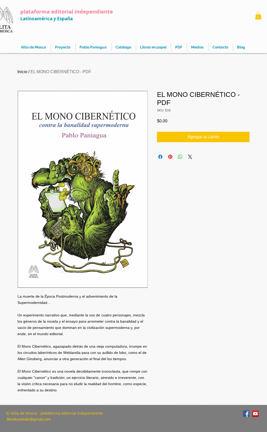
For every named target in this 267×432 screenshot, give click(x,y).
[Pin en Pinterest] (170, 157)
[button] (258, 16)
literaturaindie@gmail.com (29, 419)
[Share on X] (190, 157)
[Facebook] (246, 413)
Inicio (22, 72)
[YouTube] (255, 413)
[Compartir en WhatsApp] (180, 157)
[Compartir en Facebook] (160, 157)
